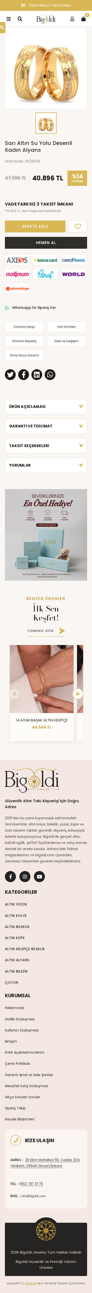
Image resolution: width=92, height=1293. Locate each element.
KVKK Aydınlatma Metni (24, 1052)
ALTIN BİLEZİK (16, 971)
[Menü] (8, 19)
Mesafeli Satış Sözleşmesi (26, 1085)
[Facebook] (10, 876)
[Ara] (20, 19)
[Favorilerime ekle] (64, 653)
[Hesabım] (72, 19)
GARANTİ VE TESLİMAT (31, 426)
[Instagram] (24, 876)
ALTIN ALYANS (17, 960)
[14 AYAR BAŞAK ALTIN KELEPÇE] (42, 679)
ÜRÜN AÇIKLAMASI (27, 406)
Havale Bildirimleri (19, 1119)
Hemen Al (46, 242)
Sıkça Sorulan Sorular (22, 1097)
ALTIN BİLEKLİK (17, 926)
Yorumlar (20, 465)
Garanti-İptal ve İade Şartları (29, 1074)
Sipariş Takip (15, 1108)
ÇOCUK (11, 982)
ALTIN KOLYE (15, 915)
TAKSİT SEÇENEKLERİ (29, 445)
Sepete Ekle (35, 226)
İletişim (11, 1041)
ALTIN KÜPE (15, 937)
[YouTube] (39, 876)
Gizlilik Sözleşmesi (20, 1019)
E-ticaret (29, 1283)
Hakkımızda (14, 1007)
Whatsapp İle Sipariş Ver (34, 307)
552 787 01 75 (32, 1184)
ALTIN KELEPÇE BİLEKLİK (25, 948)
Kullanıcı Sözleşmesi (22, 1030)
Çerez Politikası (17, 1063)
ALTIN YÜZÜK (16, 904)
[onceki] (14, 693)
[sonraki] (77, 693)
